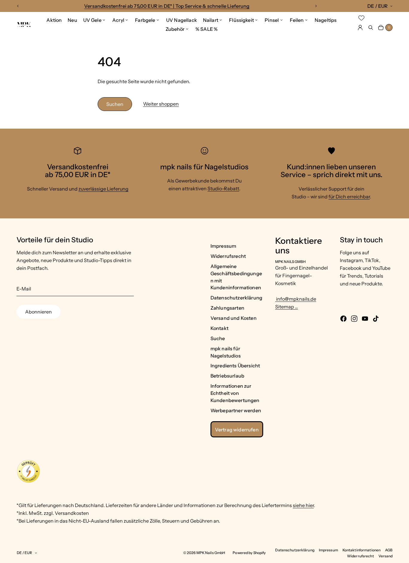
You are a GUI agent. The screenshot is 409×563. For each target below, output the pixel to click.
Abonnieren (38, 312)
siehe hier (303, 505)
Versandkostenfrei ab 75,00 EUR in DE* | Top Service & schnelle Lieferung (167, 6)
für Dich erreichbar (349, 197)
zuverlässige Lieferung (103, 189)
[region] (167, 6)
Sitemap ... (286, 307)
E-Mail (23, 289)
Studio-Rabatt (223, 188)
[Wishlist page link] (361, 18)
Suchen (114, 104)
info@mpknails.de (295, 299)
